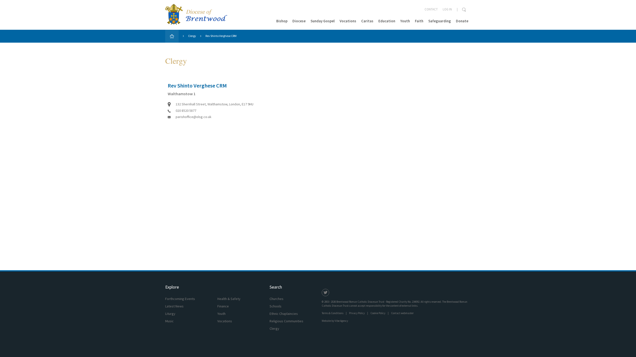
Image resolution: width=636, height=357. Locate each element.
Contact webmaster (402, 313)
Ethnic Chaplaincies (284, 313)
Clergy (192, 36)
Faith (419, 21)
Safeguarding (439, 21)
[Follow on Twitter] (325, 292)
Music (169, 321)
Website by (335, 321)
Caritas (367, 21)
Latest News (174, 306)
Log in (447, 9)
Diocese (299, 21)
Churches (276, 299)
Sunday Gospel (323, 21)
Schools (275, 306)
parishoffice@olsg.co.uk (193, 117)
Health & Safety (228, 299)
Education (386, 21)
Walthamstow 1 (182, 93)
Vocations (348, 21)
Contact (431, 9)
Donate (462, 21)
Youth (405, 21)
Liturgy (170, 313)
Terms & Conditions (332, 313)
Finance (223, 306)
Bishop (281, 21)
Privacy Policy (357, 313)
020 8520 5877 (186, 110)
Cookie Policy (377, 313)
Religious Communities (286, 321)
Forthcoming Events (180, 299)
